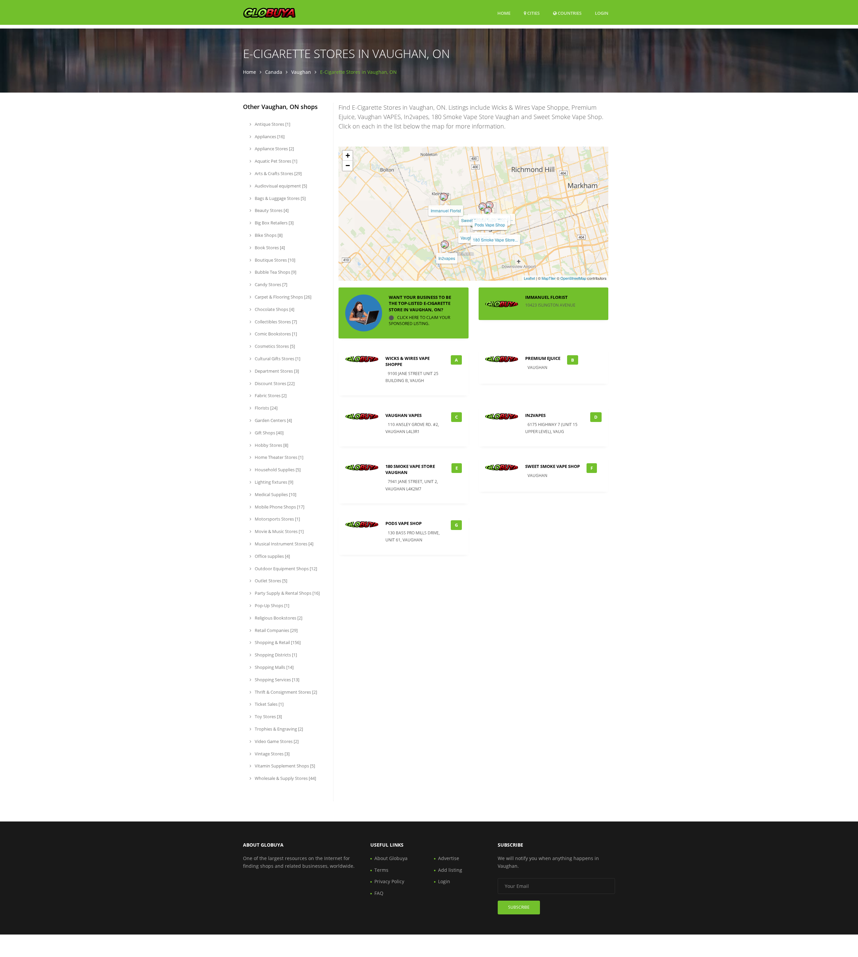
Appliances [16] (269, 137)
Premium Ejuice (542, 358)
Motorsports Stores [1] (277, 519)
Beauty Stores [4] (271, 210)
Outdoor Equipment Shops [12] (285, 569)
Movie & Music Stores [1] (279, 531)
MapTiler (549, 278)
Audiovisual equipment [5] (280, 186)
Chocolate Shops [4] (274, 309)
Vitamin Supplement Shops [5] (284, 766)
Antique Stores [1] (272, 124)
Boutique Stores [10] (274, 260)
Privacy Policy (389, 881)
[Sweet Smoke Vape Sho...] (483, 207)
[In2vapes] (445, 245)
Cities (533, 13)
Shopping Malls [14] (274, 667)
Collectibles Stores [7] (275, 322)
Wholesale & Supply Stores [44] (285, 778)
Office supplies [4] (272, 556)
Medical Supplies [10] (275, 494)
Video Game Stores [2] (276, 741)
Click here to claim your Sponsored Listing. (419, 320)
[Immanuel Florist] (444, 197)
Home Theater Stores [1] (278, 457)
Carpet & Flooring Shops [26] (282, 297)
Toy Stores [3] (268, 716)
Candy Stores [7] (270, 284)
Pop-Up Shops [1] (271, 605)
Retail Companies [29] (276, 630)
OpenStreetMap (573, 278)
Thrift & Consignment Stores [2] (285, 692)
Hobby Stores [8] (271, 445)
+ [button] (348, 155)
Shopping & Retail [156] (277, 642)
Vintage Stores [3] (272, 754)
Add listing (450, 870)
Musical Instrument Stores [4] (283, 544)
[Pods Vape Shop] (488, 211)
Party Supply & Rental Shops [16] (287, 593)
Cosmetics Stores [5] (274, 346)
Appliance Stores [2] (274, 149)
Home (503, 13)
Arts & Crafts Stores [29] (278, 173)
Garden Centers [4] (273, 420)
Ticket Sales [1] (269, 704)
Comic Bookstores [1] (275, 334)
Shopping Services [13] (276, 680)
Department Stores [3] (276, 371)
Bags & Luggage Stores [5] (280, 198)
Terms (381, 870)
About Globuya (391, 858)
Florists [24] (266, 408)
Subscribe (519, 907)
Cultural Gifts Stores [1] (277, 359)
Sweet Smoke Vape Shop (552, 466)
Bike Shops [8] (268, 235)
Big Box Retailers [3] (274, 223)
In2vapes (446, 258)
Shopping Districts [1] (275, 655)
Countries (569, 13)
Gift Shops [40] (269, 433)
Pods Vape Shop (490, 224)
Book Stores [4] (269, 248)
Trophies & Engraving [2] (278, 729)
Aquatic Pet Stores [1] (275, 161)
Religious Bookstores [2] (278, 618)
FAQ (378, 893)
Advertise (448, 858)
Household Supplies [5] (277, 470)
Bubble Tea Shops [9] (275, 272)
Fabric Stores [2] (270, 395)
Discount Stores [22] (274, 383)
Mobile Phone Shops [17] (279, 507)
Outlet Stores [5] (270, 581)
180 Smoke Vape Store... (495, 240)
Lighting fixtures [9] (273, 482)
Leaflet (529, 278)
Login (601, 13)
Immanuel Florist (446, 210)
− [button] (348, 165)
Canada (273, 72)
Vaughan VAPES (403, 415)
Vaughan (301, 72)
